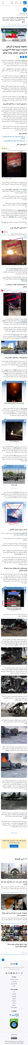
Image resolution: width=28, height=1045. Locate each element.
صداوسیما (25, 189)
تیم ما (14, 986)
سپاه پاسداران (24, 60)
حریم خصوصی (14, 1034)
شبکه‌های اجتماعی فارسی (21, 322)
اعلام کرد (9, 69)
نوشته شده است (17, 554)
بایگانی (16, 645)
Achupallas (11, 217)
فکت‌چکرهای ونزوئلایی (22, 210)
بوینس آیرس (16, 334)
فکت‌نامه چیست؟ (14, 979)
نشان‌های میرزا (14, 984)
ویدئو (12, 412)
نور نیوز (13, 331)
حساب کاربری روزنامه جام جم (16, 268)
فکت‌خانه (14, 994)
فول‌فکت (15, 370)
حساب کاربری (17, 447)
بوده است (4, 100)
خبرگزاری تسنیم (9, 189)
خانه (14, 992)
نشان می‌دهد (24, 280)
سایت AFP (16, 455)
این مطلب (8, 550)
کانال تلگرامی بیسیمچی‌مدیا (21, 533)
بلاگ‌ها (14, 1003)
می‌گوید (21, 76)
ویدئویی (6, 373)
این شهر (17, 338)
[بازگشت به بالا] (3, 960)
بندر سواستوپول (23, 279)
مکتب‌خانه (14, 1001)
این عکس (20, 459)
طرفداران (25, 336)
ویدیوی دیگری (24, 408)
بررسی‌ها (25, 203)
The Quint (16, 492)
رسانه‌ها (4, 320)
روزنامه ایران (15, 189)
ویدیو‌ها (14, 998)
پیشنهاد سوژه (14, 1007)
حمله (6, 88)
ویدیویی (6, 370)
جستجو (14, 1005)
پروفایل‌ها (14, 996)
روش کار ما (14, 981)
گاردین (5, 222)
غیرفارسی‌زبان (24, 320)
